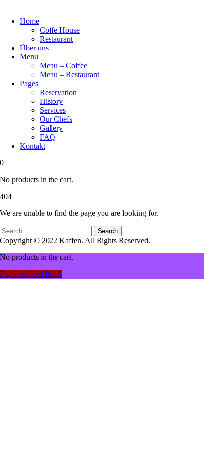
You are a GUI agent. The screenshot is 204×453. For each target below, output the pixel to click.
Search (108, 231)
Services (53, 110)
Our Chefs (56, 119)
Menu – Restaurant (69, 74)
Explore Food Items (31, 274)
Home (29, 21)
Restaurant (56, 39)
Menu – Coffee (63, 65)
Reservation (58, 92)
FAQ (47, 137)
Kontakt (32, 146)
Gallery (51, 128)
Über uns (34, 48)
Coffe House (60, 30)
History (51, 101)
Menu (29, 56)
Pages (29, 83)
